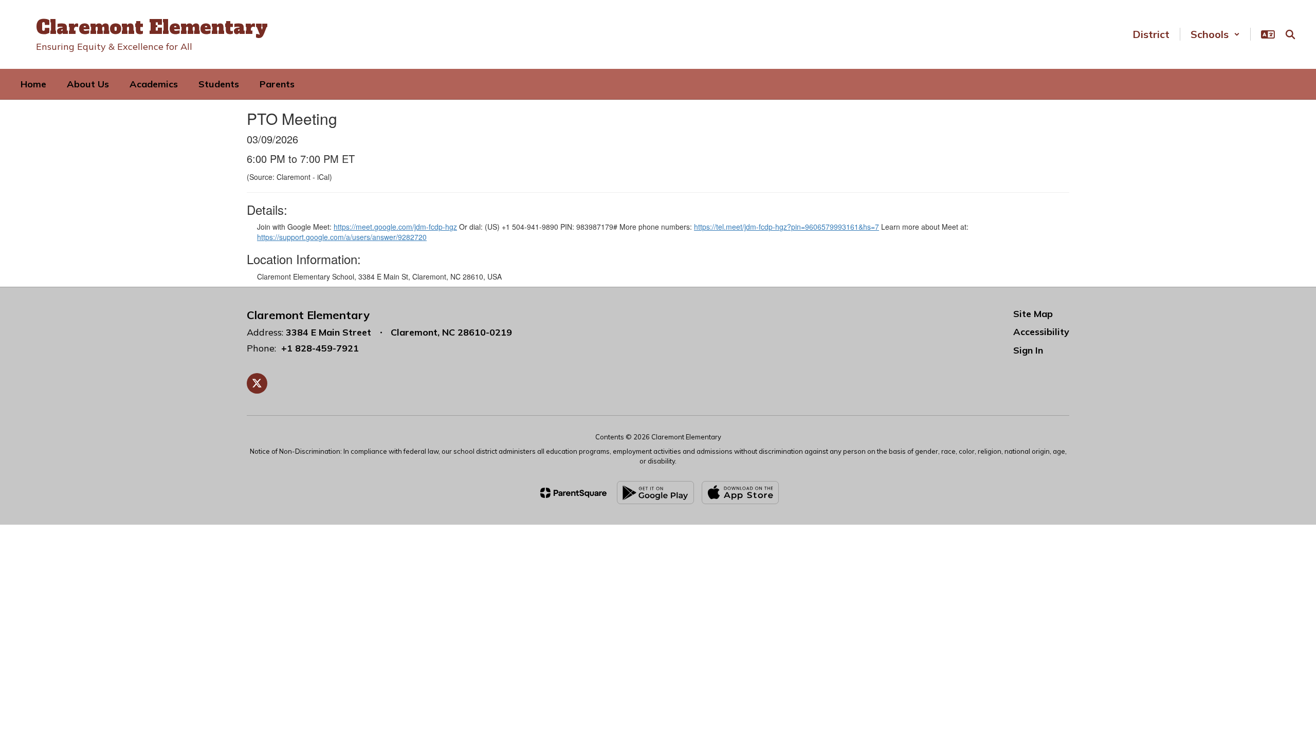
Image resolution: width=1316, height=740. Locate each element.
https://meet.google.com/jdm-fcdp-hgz (395, 226)
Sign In (1028, 350)
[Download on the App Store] (740, 492)
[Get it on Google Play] (655, 492)
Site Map (1033, 314)
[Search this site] (1290, 34)
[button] (1215, 34)
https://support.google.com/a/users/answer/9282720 (342, 237)
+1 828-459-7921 (320, 348)
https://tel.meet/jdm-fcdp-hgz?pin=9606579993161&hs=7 (786, 226)
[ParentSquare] (573, 493)
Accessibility (1041, 332)
